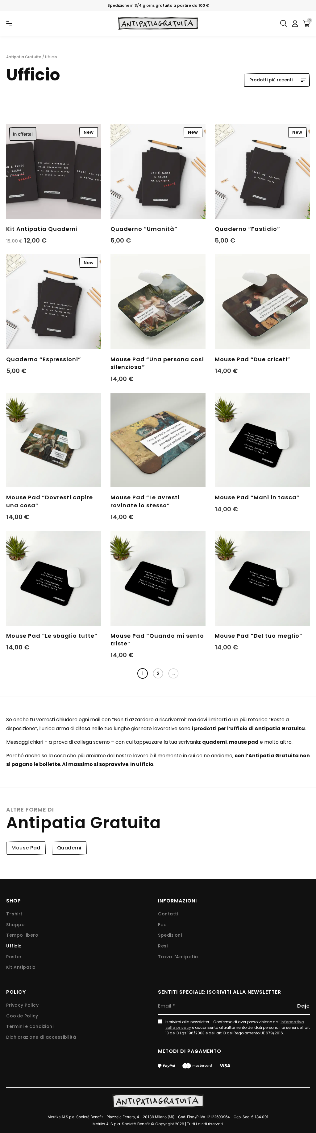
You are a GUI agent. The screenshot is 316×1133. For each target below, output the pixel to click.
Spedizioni (170, 935)
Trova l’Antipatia (178, 957)
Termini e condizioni (29, 1026)
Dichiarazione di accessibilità (41, 1037)
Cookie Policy (22, 1016)
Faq (162, 925)
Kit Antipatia (21, 967)
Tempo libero (22, 935)
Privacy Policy (22, 1005)
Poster (14, 957)
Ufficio (14, 946)
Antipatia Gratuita (23, 56)
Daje (303, 1005)
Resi (163, 946)
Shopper (16, 925)
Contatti (168, 914)
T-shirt (14, 914)
